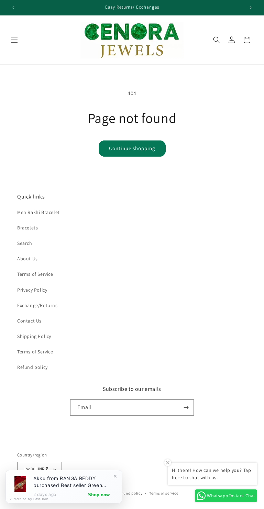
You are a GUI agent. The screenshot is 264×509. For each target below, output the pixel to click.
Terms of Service (35, 274)
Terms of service (163, 493)
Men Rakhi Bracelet (38, 212)
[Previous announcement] (13, 7)
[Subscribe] (186, 407)
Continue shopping (132, 148)
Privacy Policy (32, 290)
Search (24, 243)
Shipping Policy (34, 336)
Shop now (99, 494)
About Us (27, 259)
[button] (14, 39)
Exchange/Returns (37, 305)
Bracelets (27, 228)
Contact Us (29, 321)
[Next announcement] (250, 7)
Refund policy (32, 367)
